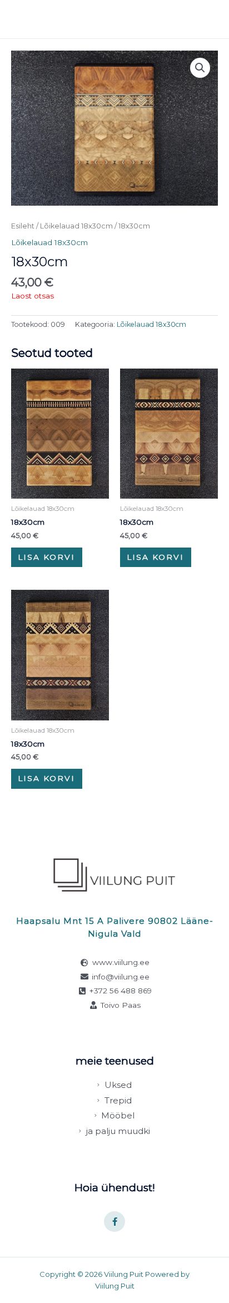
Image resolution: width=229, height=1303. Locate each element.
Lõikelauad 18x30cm (76, 226)
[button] (200, 68)
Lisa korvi (46, 557)
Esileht (22, 226)
